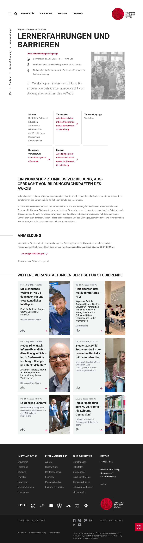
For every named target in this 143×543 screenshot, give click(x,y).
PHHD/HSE (77, 536)
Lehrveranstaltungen (83, 487)
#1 (96, 533)
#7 (99, 538)
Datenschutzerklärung (37, 533)
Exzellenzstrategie (81, 477)
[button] (30, 456)
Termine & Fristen (81, 482)
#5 (118, 535)
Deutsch (35, 520)
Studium (62, 13)
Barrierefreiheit (54, 533)
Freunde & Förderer (54, 487)
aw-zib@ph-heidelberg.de (33, 253)
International (79, 472)
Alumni (48, 462)
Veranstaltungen (26, 487)
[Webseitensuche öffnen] (17, 14)
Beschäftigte (51, 467)
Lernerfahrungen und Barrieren (37, 159)
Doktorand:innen (53, 472)
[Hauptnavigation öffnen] (11, 14)
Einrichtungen (79, 462)
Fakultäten (78, 467)
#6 (120, 535)
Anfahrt (103, 484)
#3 (82, 535)
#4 (90, 535)
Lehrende (49, 477)
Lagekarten (23, 492)
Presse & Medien (53, 482)
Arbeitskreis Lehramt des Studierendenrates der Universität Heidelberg (65, 124)
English (42, 520)
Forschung (46, 13)
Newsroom (23, 482)
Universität (27, 13)
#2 (120, 533)
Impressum (22, 533)
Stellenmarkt (79, 492)
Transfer (77, 13)
